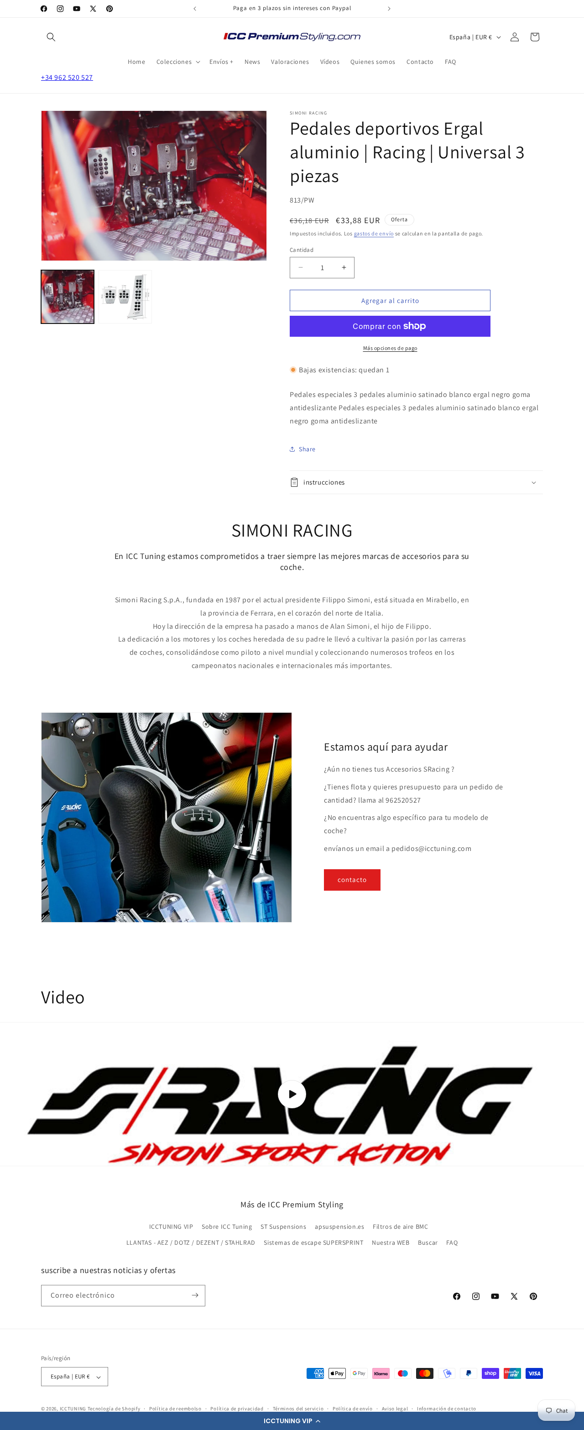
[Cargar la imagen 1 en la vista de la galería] (67, 296)
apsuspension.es (339, 1226)
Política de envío (353, 1408)
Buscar (428, 1243)
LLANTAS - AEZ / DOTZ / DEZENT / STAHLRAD (191, 1243)
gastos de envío (374, 233)
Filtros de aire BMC (400, 1226)
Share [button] (307, 448)
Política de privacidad (236, 1408)
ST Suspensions (283, 1226)
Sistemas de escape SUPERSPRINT (313, 1243)
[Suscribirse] (195, 1295)
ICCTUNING (73, 1409)
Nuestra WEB (391, 1243)
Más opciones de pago (390, 347)
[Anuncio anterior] (195, 8)
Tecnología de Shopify (114, 1409)
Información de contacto (446, 1408)
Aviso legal (395, 1408)
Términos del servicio (298, 1408)
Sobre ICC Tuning (227, 1226)
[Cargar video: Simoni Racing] (292, 1094)
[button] (292, 1421)
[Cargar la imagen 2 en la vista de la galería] (125, 296)
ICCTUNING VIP (171, 1226)
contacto (352, 880)
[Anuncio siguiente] (389, 8)
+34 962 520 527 (67, 77)
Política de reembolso (175, 1408)
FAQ (452, 1243)
